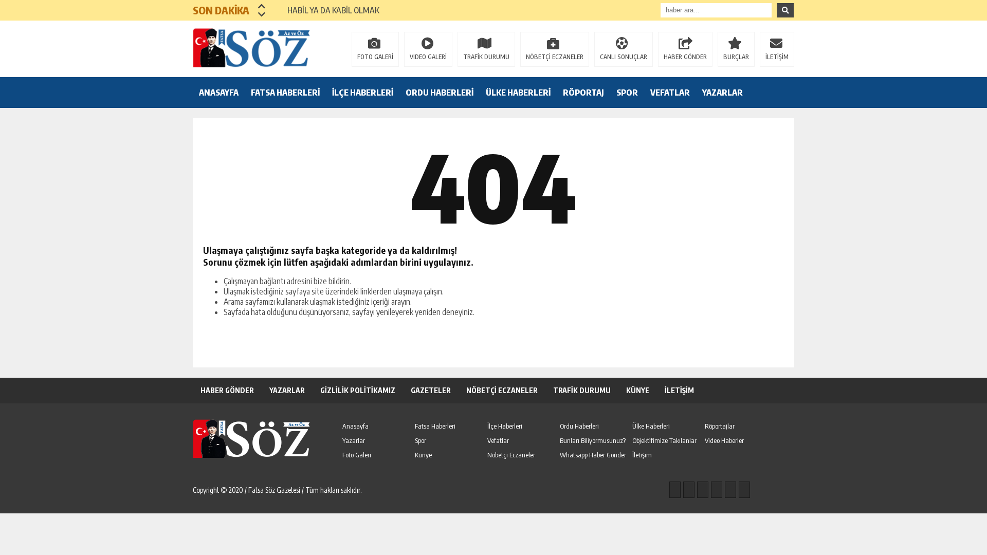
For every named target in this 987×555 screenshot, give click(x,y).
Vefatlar (498, 440)
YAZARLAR (722, 92)
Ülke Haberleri (651, 426)
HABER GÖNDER (685, 57)
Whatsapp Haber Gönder (593, 455)
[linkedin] (730, 490)
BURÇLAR (736, 57)
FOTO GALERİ (375, 57)
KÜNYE (637, 390)
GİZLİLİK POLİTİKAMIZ (357, 390)
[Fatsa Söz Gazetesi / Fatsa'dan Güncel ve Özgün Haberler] (259, 47)
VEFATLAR (670, 92)
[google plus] (716, 490)
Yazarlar (353, 440)
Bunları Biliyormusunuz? (593, 440)
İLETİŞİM (777, 57)
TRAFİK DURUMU (486, 57)
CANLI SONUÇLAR (623, 57)
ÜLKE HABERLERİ (518, 92)
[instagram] (688, 490)
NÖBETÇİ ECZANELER (554, 57)
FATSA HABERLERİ (285, 92)
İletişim (642, 455)
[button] (262, 6)
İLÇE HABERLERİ (362, 92)
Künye (423, 455)
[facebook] (675, 490)
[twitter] (702, 490)
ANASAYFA (219, 92)
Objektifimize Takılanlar (664, 440)
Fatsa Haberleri (435, 426)
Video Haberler (724, 440)
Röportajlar (720, 426)
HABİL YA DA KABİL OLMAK (327, 10)
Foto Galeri (356, 455)
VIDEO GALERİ (428, 57)
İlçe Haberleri (504, 426)
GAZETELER (431, 390)
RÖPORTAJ (583, 92)
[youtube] (744, 490)
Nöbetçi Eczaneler (511, 455)
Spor (420, 440)
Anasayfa (355, 426)
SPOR (627, 92)
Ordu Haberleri (579, 426)
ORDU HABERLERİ (439, 92)
